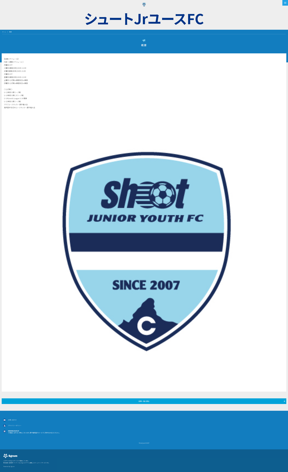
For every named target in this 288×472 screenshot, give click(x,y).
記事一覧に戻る (144, 401)
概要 (10, 32)
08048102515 (13, 431)
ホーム (4, 32)
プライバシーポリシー (14, 425)
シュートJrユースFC (144, 18)
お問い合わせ (12, 420)
